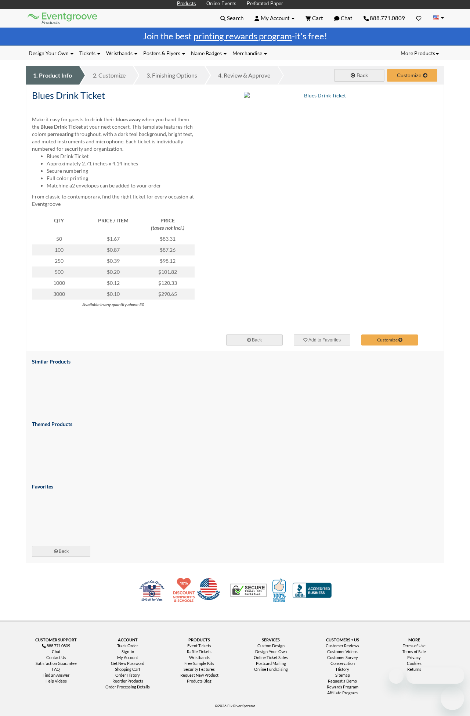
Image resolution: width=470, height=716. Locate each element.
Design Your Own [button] (49, 53)
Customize (109, 75)
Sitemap (342, 675)
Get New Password (127, 663)
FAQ (56, 669)
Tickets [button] (88, 53)
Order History (127, 675)
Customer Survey (342, 657)
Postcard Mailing (271, 663)
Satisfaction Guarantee (56, 663)
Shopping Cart (127, 669)
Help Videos (56, 681)
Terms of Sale (414, 651)
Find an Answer (56, 675)
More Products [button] (418, 53)
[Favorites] (419, 18)
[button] (232, 18)
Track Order (127, 645)
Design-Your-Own (271, 651)
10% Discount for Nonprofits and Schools (185, 590)
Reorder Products (127, 681)
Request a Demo (342, 681)
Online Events (221, 3)
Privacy (414, 657)
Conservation (342, 663)
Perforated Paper (265, 3)
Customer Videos (342, 651)
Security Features (199, 669)
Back (361, 75)
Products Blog (199, 681)
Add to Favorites (324, 340)
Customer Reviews (342, 645)
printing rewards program (243, 36)
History (342, 669)
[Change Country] (438, 18)
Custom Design (271, 645)
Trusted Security (248, 590)
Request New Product (199, 675)
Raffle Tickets (199, 651)
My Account (127, 657)
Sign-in (128, 651)
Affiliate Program (342, 692)
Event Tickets (199, 645)
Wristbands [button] (120, 53)
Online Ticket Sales (271, 657)
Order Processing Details (127, 686)
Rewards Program (342, 686)
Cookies (414, 663)
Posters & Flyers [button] (162, 53)
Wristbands (199, 657)
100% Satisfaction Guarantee (280, 590)
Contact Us (56, 657)
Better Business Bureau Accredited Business (312, 590)
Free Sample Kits (199, 663)
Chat (56, 651)
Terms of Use (414, 645)
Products (186, 3)
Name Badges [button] (207, 53)
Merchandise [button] (247, 53)
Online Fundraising (271, 669)
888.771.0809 (387, 18)
